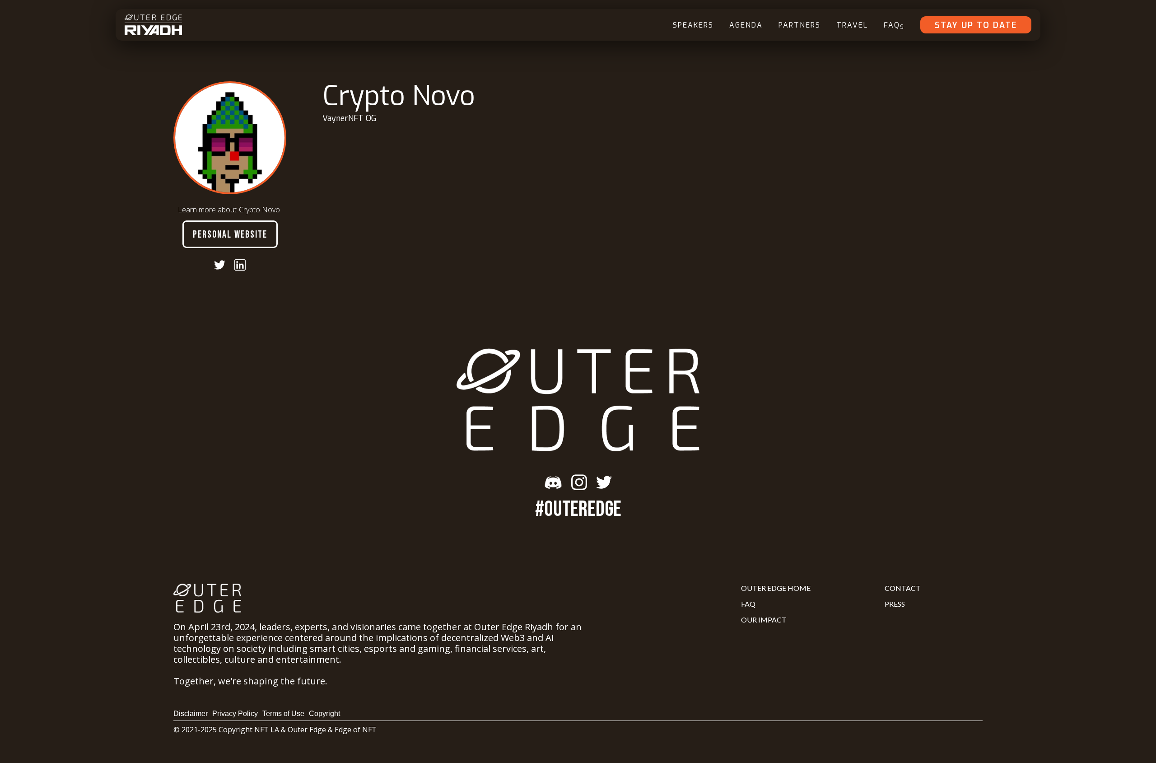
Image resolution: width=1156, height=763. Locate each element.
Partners (799, 25)
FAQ (894, 25)
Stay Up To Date (976, 25)
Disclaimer (190, 713)
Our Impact (764, 619)
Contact (903, 588)
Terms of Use (283, 713)
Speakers (693, 25)
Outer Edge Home (776, 588)
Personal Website (230, 235)
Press (895, 603)
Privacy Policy (235, 713)
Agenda (746, 25)
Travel (852, 25)
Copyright (324, 713)
